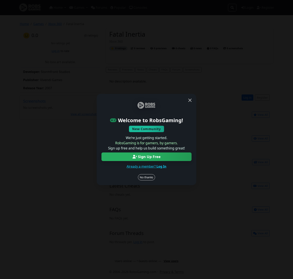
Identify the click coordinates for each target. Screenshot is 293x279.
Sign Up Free (149, 156)
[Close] (190, 100)
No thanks (146, 177)
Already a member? (146, 166)
